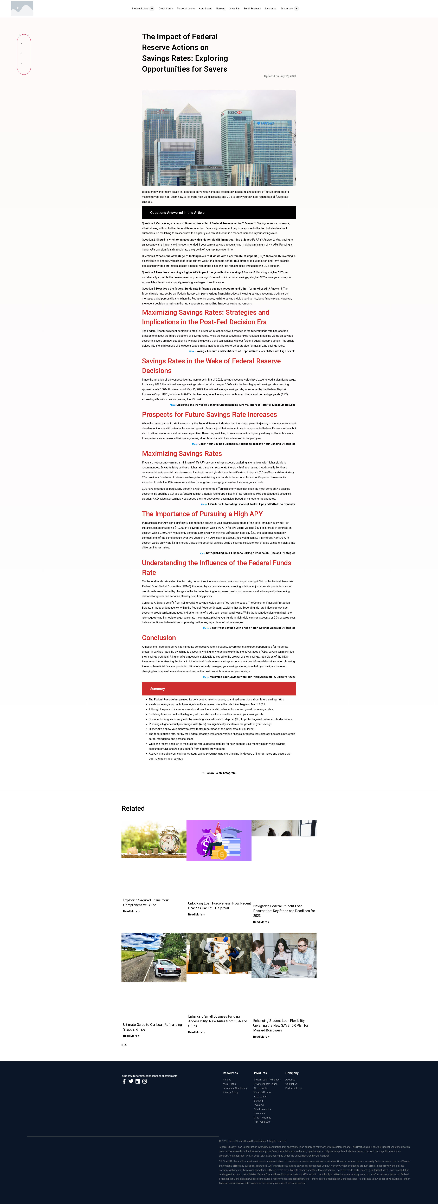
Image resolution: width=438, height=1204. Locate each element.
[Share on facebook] (24, 44)
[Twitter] (130, 1081)
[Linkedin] (137, 1081)
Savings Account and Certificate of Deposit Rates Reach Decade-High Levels (245, 351)
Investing (234, 8)
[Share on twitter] (24, 54)
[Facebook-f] (124, 1081)
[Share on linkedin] (24, 64)
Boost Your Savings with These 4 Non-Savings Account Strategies (252, 627)
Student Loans (140, 8)
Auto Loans (205, 8)
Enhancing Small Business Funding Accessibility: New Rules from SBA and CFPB (217, 1021)
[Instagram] (144, 1081)
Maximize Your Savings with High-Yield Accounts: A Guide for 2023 (252, 677)
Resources (287, 8)
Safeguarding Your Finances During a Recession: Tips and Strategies (250, 553)
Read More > (131, 911)
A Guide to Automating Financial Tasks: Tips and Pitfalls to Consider (251, 504)
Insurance (270, 8)
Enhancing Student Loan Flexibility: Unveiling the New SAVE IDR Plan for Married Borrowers (280, 1025)
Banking (220, 8)
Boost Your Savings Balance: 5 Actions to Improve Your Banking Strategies (247, 443)
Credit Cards (166, 8)
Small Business (252, 8)
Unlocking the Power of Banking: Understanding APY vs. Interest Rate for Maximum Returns (235, 404)
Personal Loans (186, 8)
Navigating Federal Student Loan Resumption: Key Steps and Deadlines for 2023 (284, 911)
